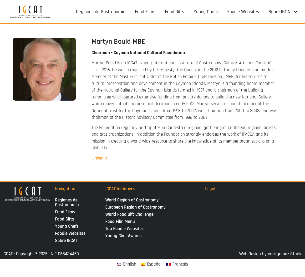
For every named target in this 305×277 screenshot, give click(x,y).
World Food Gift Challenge (129, 214)
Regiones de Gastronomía (67, 202)
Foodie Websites (70, 233)
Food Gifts (64, 219)
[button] (283, 12)
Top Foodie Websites (124, 229)
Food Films (65, 212)
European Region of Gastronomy (135, 207)
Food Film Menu (120, 222)
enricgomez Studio (285, 254)
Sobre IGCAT (66, 241)
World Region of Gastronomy (132, 200)
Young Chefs (66, 226)
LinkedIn (99, 158)
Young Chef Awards (123, 236)
